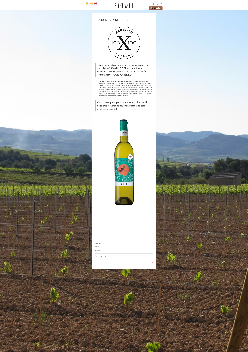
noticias (97, 246)
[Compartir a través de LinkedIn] (106, 257)
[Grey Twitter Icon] (161, 4)
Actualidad (98, 250)
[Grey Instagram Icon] (157, 4)
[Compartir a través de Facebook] (96, 257)
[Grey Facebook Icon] (153, 4)
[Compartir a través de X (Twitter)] (101, 257)
